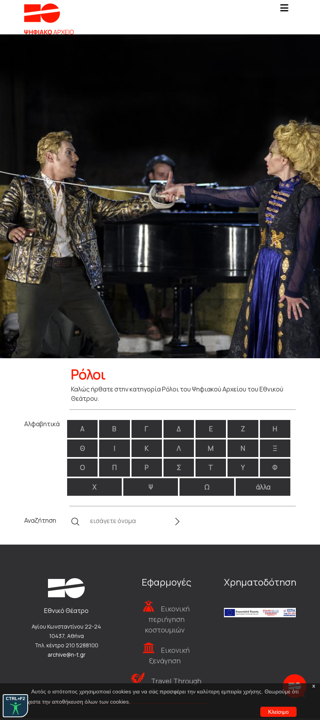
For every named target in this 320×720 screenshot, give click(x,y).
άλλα (263, 486)
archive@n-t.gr (66, 654)
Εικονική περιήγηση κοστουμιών (167, 619)
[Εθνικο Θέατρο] (66, 587)
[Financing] (260, 602)
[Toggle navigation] (284, 10)
